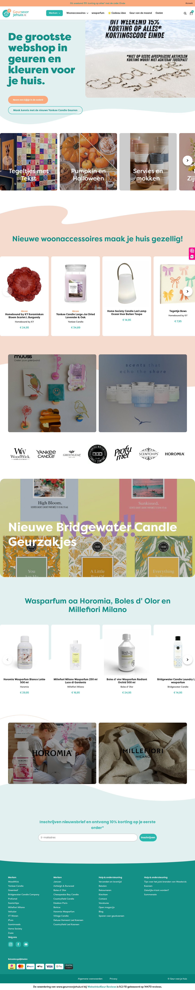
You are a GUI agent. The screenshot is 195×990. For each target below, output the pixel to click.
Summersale (150, 894)
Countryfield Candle (63, 898)
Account (189, 3)
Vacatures (104, 902)
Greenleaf (13, 890)
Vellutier (12, 911)
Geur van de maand (140, 12)
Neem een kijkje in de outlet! (28, 99)
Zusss (10, 932)
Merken (53, 12)
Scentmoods (14, 924)
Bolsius (56, 907)
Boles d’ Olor (59, 890)
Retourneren (105, 890)
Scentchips (13, 902)
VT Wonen (13, 915)
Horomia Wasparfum (63, 911)
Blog (101, 911)
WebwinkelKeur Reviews (101, 986)
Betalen (103, 885)
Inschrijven (148, 837)
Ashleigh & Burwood (63, 885)
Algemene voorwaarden (90, 978)
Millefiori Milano (16, 907)
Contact (103, 898)
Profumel (12, 898)
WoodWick (13, 881)
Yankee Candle (15, 885)
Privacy (113, 978)
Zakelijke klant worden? (156, 890)
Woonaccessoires (75, 12)
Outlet (159, 12)
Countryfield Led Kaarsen (66, 924)
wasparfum (98, 12)
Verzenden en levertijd (110, 881)
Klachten (103, 894)
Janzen (57, 881)
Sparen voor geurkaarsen (111, 915)
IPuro (10, 920)
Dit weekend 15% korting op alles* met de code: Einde (97, 3)
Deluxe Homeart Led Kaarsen (68, 920)
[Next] (188, 160)
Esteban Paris (60, 902)
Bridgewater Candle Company (23, 894)
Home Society (15, 928)
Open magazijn (107, 907)
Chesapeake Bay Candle (66, 894)
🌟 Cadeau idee (117, 12)
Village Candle (61, 915)
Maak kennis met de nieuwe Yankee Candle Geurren (45, 110)
